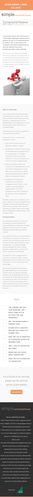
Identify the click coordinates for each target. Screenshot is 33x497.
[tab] (16, 312)
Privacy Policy (11, 490)
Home (4, 24)
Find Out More (16, 392)
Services (9, 24)
